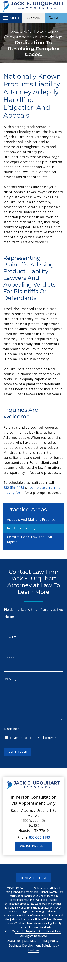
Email (10, 637)
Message (11, 678)
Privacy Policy (49, 941)
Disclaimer (11, 729)
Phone (9, 658)
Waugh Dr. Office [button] (33, 846)
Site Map (30, 941)
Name (9, 616)
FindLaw (33, 950)
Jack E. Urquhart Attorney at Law (38, 931)
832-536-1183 (13, 487)
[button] (11, 18)
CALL (58, 17)
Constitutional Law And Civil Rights (29, 539)
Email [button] (35, 18)
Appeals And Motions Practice (31, 519)
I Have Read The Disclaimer (33, 738)
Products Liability (21, 528)
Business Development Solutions (32, 945)
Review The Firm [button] (33, 878)
